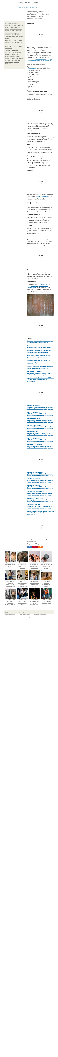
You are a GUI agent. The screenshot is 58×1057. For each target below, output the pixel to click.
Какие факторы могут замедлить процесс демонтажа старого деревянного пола (38, 356)
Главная (22, 7)
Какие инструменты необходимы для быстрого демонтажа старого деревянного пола (40, 341)
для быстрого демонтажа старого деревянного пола (39, 59)
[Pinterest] (35, 547)
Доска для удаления (42, 539)
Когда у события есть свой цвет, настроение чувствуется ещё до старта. (13, 42)
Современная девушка (29, 2)
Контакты (20, 612)
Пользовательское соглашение (28, 612)
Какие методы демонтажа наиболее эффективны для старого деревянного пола (39, 346)
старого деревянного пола (43, 196)
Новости (28, 7)
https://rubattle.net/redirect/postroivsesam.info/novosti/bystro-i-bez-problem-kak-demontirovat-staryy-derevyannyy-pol (42, 379)
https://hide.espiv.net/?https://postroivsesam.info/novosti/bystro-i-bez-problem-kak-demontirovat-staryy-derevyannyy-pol (40, 433)
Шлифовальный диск (32, 541)
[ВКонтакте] (29, 547)
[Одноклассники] (40, 547)
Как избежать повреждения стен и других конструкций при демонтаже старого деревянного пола (38, 361)
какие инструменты (41, 59)
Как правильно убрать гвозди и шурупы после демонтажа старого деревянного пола (40, 367)
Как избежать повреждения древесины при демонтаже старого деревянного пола (39, 351)
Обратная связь (36, 612)
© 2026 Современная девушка (10, 612)
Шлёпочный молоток (34, 539)
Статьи (34, 7)
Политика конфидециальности (24, 614)
